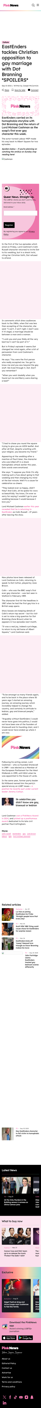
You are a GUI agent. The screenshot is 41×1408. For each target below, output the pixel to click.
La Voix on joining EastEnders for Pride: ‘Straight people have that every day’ (27, 915)
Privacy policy (8, 1386)
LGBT (10, 836)
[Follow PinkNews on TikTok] (15, 1398)
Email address (12, 207)
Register (9, 225)
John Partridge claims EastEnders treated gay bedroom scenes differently (32, 961)
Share (7, 90)
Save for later (20, 90)
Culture (6, 42)
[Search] (33, 5)
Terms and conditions (12, 1382)
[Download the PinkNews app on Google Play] (25, 1337)
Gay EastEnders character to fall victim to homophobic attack (27, 1133)
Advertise (6, 1372)
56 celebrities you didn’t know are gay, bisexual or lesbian (27, 802)
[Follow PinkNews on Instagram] (26, 1398)
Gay (24, 834)
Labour (4, 836)
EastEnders (17, 834)
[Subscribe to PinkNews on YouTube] (21, 1398)
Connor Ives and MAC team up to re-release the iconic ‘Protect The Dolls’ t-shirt (15, 1253)
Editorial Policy (9, 1363)
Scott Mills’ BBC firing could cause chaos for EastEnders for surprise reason (27, 928)
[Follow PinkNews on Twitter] (4, 1398)
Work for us (7, 1377)
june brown (31, 834)
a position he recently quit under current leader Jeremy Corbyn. (20, 789)
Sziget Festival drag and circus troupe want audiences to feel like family (16, 1304)
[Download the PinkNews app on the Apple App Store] (9, 1337)
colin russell (6, 834)
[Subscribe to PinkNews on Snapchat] (32, 1398)
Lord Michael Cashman (21, 836)
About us (6, 1358)
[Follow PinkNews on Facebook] (10, 1398)
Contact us (7, 1368)
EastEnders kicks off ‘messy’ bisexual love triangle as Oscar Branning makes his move (27, 944)
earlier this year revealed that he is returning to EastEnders (20, 509)
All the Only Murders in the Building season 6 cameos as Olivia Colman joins (16, 1202)
